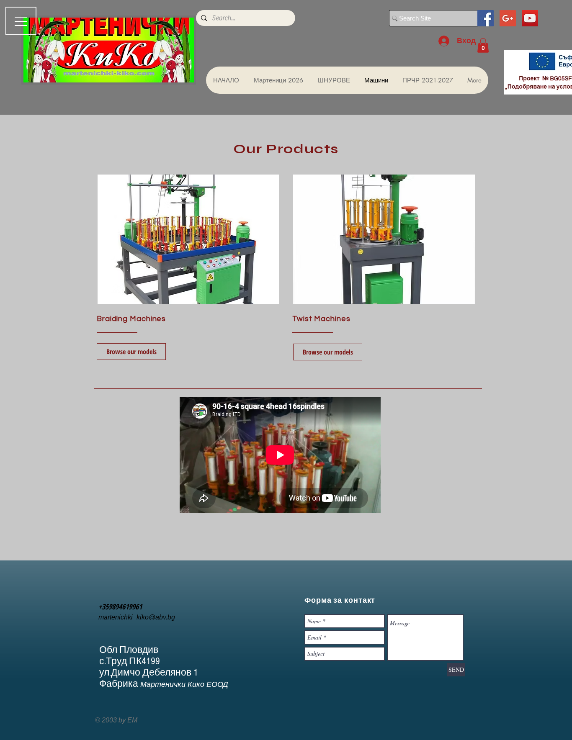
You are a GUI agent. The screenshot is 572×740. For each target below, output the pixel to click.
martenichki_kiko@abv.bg (136, 617)
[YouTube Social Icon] (530, 18)
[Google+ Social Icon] (508, 18)
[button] (483, 45)
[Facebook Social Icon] (485, 18)
